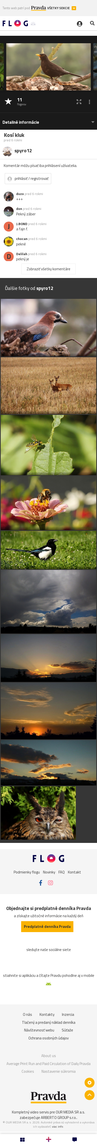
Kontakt (74, 872)
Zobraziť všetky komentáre (48, 269)
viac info (57, 1126)
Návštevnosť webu (39, 1030)
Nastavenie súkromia (59, 1071)
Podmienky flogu (27, 872)
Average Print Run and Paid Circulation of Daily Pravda (48, 1063)
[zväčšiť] (79, 101)
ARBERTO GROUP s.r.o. (59, 1117)
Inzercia (68, 1014)
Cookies (28, 1071)
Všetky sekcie (58, 8)
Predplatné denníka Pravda (47, 926)
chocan (22, 238)
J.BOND (21, 223)
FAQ (61, 872)
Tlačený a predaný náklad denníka (48, 1022)
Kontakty (47, 1014)
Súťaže (67, 1030)
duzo (20, 193)
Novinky (49, 872)
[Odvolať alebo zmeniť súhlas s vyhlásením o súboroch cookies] (90, 1083)
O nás (27, 1014)
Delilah (21, 253)
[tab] (48, 120)
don (19, 208)
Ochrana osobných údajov (48, 1038)
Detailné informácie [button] (20, 122)
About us (48, 1055)
